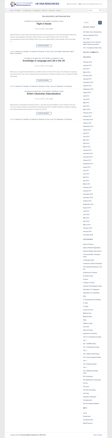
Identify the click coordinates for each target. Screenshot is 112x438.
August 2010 (87, 208)
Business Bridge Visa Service (92, 251)
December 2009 (88, 235)
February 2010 (87, 228)
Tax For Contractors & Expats (92, 337)
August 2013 (87, 92)
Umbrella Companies (89, 397)
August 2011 (87, 167)
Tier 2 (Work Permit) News (91, 354)
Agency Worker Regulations (91, 248)
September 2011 (88, 164)
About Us (44, 10)
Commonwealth (58, 51)
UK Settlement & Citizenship (50, 21)
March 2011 (86, 184)
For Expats (18, 10)
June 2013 (86, 99)
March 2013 (86, 109)
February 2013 (87, 113)
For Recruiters (27, 10)
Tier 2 (85, 350)
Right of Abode (44, 24)
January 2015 (87, 65)
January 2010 (87, 231)
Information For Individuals (32, 21)
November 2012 (88, 119)
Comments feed (88, 420)
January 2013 (87, 116)
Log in (85, 413)
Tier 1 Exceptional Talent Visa (92, 48)
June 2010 (86, 214)
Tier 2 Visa (86, 39)
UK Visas (61, 21)
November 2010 (88, 197)
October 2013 (87, 86)
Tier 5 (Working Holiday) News (90, 372)
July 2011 (86, 170)
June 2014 (86, 69)
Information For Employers (91, 289)
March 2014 (86, 72)
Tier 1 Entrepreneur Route (91, 347)
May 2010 (86, 218)
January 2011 (87, 191)
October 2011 (87, 160)
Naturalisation (66, 51)
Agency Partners (88, 244)
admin (51, 28)
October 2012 (87, 123)
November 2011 (88, 157)
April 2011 (86, 180)
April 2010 (86, 221)
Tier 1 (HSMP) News (89, 344)
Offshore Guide (87, 323)
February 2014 (87, 75)
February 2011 (87, 187)
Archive (58, 10)
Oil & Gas (86, 327)
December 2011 (88, 153)
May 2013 (86, 103)
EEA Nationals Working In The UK (92, 268)
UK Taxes (86, 386)
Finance (85, 279)
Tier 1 (85, 340)
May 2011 (86, 177)
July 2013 (86, 96)
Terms (95, 435)
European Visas (88, 276)
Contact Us (52, 10)
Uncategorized (87, 400)
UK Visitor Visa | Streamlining (92, 32)
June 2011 (86, 174)
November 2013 (88, 82)
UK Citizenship (18, 53)
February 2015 (87, 62)
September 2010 (88, 204)
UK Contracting (88, 376)
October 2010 (87, 201)
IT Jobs (85, 303)
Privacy (100, 435)
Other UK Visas (88, 330)
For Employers (37, 10)
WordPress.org (87, 423)
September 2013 (88, 89)
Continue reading (44, 45)
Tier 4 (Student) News (90, 364)
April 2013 (86, 106)
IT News (85, 306)
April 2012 (86, 143)
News (85, 320)
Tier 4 (85, 360)
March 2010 (86, 225)
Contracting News (88, 260)
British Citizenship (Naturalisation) (44, 94)
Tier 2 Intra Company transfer (92, 357)
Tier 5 (85, 367)
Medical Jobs (87, 313)
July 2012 (86, 133)
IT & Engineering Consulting (92, 299)
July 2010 (86, 211)
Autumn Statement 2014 (90, 35)
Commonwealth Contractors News (91, 256)
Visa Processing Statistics (91, 403)
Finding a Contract (88, 282)
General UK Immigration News (92, 286)
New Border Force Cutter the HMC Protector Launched (92, 43)
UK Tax (85, 383)
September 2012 (88, 126)
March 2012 (86, 147)
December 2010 (88, 194)
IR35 (84, 296)
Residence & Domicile (90, 333)
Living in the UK (88, 310)
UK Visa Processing (89, 390)
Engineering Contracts (90, 272)
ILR (55, 86)
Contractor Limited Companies (92, 263)
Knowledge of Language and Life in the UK (44, 61)
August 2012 (87, 130)
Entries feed (86, 416)
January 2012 (87, 150)
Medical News (87, 316)
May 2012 (86, 140)
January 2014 (87, 79)
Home (11, 10)
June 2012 (86, 136)
